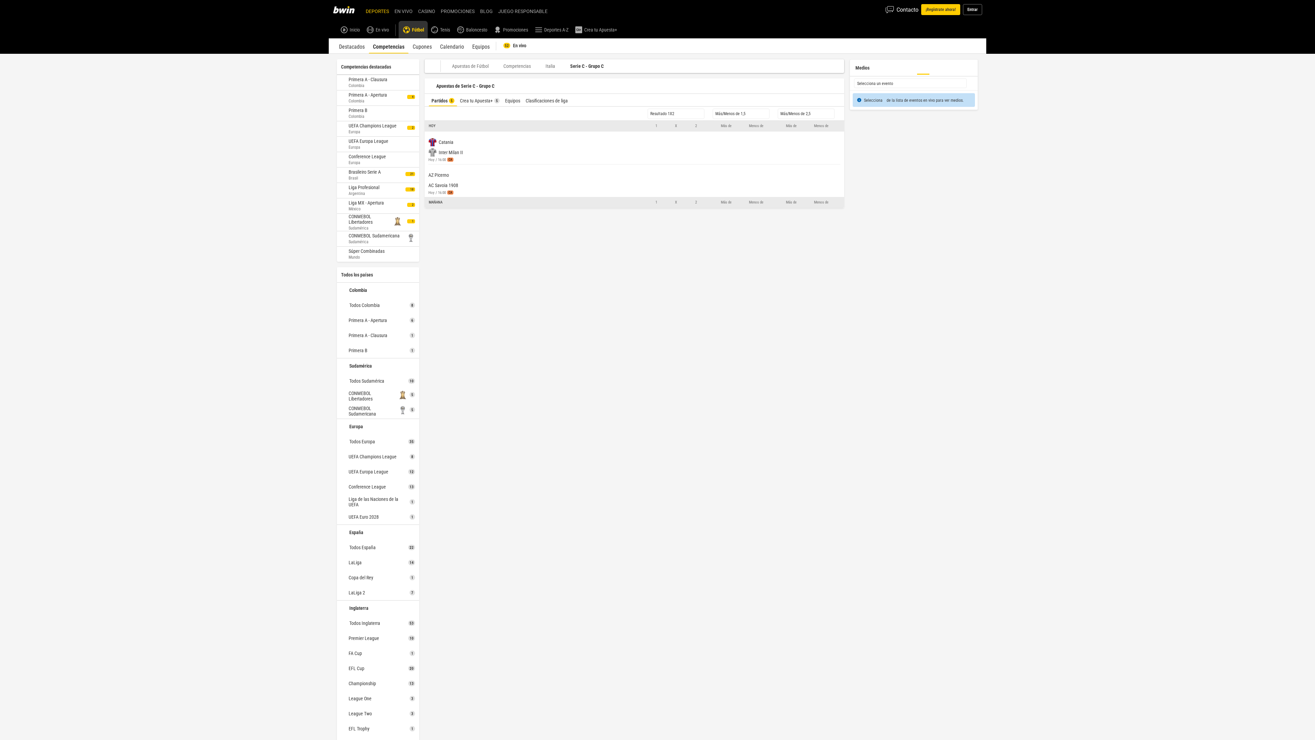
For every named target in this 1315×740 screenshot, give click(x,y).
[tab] (352, 45)
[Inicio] (348, 9)
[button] (634, 126)
